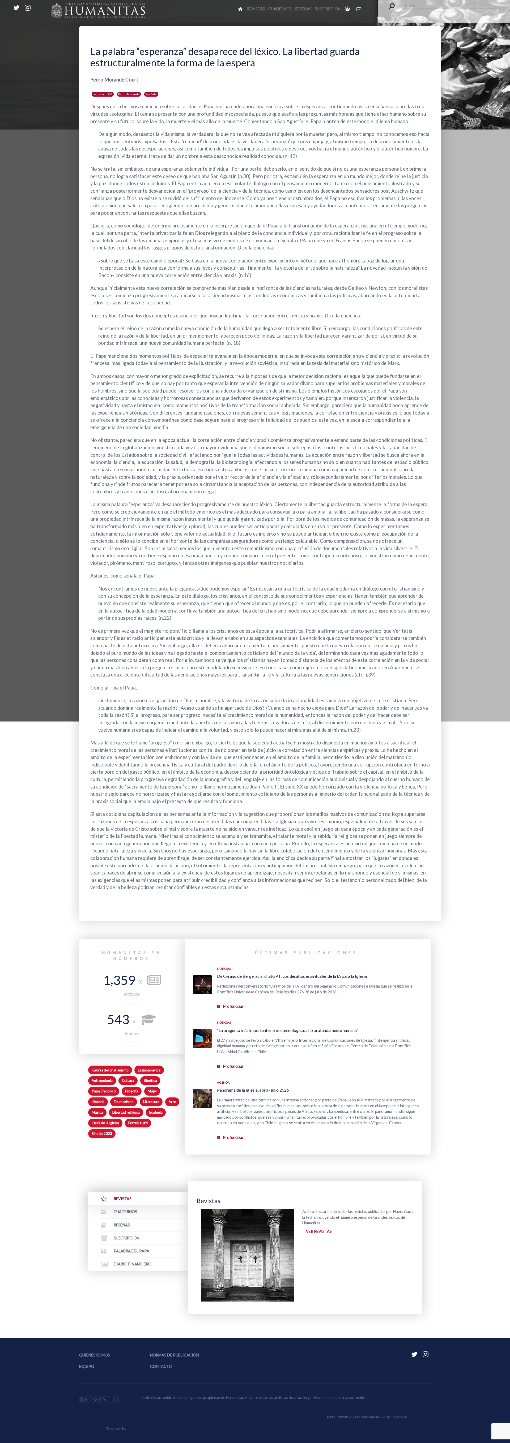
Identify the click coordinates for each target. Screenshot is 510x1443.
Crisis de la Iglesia (105, 1123)
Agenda (223, 1082)
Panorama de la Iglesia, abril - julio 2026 (253, 1089)
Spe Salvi (151, 94)
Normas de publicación (174, 1355)
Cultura (128, 1080)
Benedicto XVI (103, 94)
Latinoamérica (149, 1070)
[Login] (348, 9)
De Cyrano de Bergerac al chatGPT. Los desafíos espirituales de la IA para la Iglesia (292, 976)
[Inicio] (241, 9)
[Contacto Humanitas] (359, 9)
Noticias (224, 968)
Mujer (152, 1091)
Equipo (86, 1366)
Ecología (156, 1112)
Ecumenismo (124, 1102)
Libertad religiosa (126, 1112)
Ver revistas (319, 1231)
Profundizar (233, 1006)
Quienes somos (94, 1355)
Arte (172, 1102)
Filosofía (131, 1091)
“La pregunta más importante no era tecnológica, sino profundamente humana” (287, 1030)
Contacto (161, 1366)
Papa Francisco (104, 1091)
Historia (98, 1102)
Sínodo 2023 (102, 1133)
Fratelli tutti (138, 1123)
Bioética (150, 1080)
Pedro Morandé (129, 94)
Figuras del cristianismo (110, 1070)
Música (97, 1112)
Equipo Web (148, 1429)
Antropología (102, 1080)
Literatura (151, 1102)
